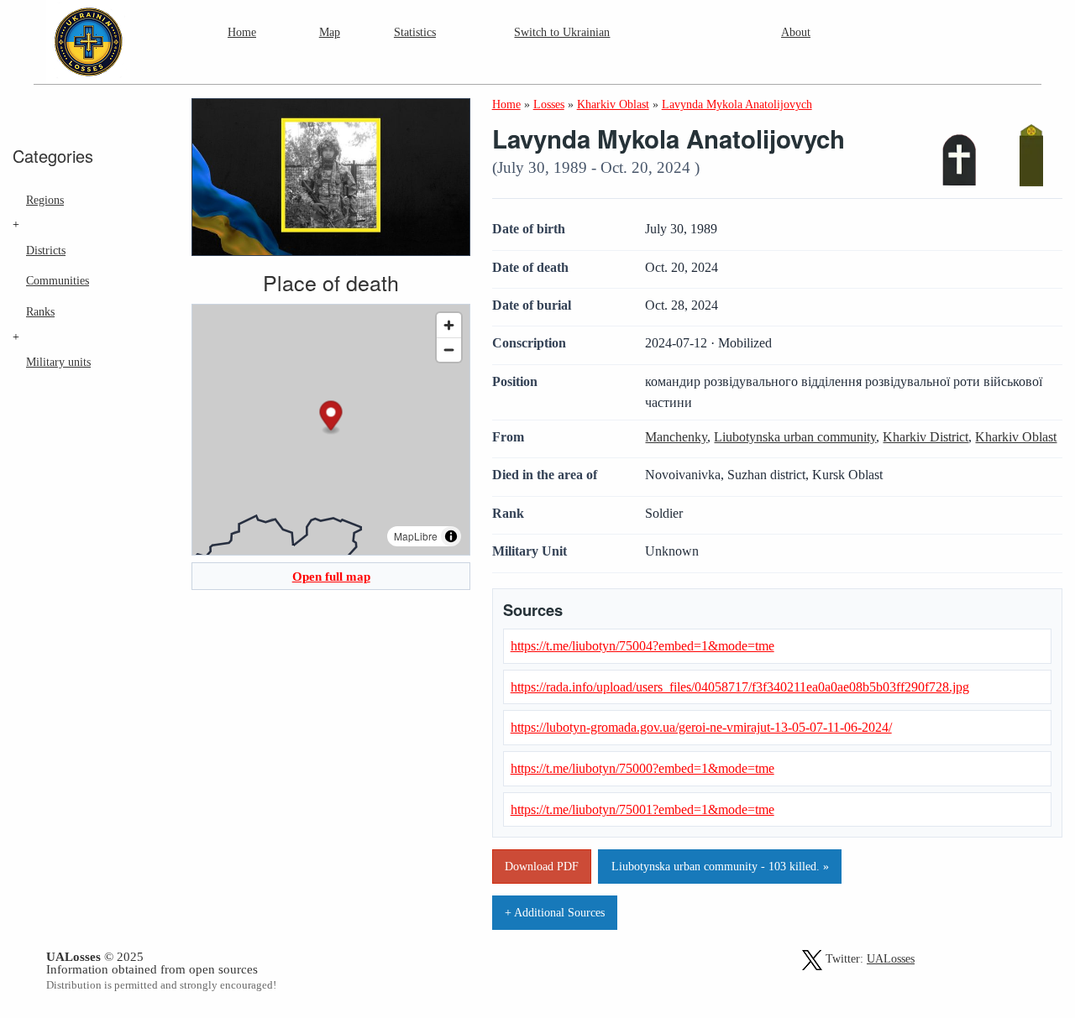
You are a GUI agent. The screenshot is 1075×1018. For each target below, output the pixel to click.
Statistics (415, 32)
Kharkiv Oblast (1016, 437)
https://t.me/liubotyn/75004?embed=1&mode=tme (642, 646)
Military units (58, 361)
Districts (46, 250)
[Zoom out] (449, 349)
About (795, 32)
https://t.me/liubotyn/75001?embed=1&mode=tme (642, 809)
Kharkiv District (925, 437)
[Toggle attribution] (451, 536)
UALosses (891, 959)
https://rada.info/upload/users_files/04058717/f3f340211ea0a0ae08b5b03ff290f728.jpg (740, 687)
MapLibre (416, 536)
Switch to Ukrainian (562, 32)
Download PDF (542, 866)
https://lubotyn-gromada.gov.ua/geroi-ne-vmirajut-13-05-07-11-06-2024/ (701, 727)
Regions (45, 199)
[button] (331, 417)
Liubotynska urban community (795, 437)
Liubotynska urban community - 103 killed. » (720, 866)
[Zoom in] (449, 325)
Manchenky (676, 437)
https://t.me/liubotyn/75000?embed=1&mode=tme (642, 768)
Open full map (331, 576)
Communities (57, 280)
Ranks (40, 311)
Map (329, 32)
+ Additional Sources (555, 912)
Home (242, 32)
